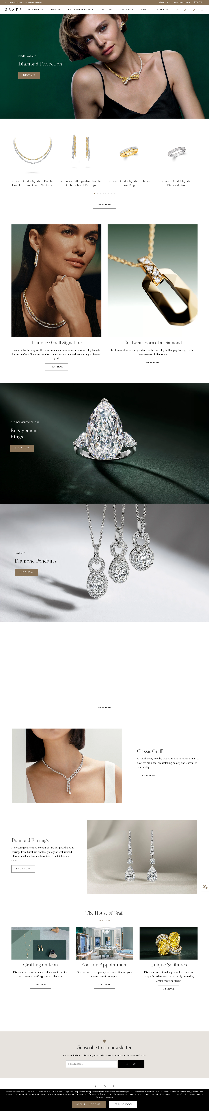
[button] (94, 193)
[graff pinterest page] (113, 1086)
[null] (32, 152)
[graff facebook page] (95, 1086)
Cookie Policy (80, 1094)
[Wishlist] (193, 10)
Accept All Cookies (89, 1105)
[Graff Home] (13, 10)
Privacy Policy (153, 1094)
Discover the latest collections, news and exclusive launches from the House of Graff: (104, 1056)
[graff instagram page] (104, 1086)
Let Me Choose (123, 1105)
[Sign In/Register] (185, 10)
